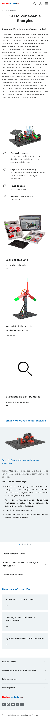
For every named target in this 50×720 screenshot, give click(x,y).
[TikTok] (22, 704)
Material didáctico (11, 10)
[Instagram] (8, 704)
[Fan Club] (40, 3)
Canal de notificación (29, 715)
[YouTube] (13, 704)
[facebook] (4, 704)
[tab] (19, 544)
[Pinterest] (17, 704)
